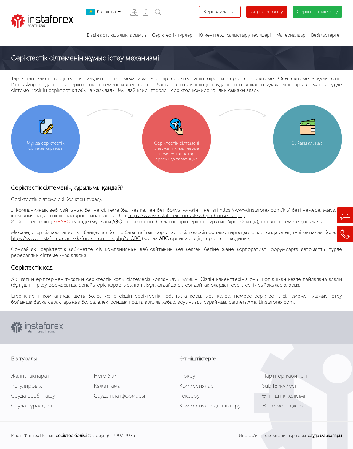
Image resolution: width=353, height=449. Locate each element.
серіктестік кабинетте (67, 249)
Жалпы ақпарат (30, 375)
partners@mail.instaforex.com (261, 302)
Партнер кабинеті (284, 375)
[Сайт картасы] (134, 12)
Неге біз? (105, 375)
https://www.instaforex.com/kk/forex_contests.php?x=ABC (76, 238)
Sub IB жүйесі (279, 385)
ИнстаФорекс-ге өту (45, 34)
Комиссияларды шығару (210, 405)
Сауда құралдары (32, 405)
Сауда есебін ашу (33, 395)
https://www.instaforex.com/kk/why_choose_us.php (186, 216)
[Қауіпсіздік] (145, 12)
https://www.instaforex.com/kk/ (255, 210)
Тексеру (189, 395)
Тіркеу (187, 375)
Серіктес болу (266, 12)
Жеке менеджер (282, 405)
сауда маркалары (325, 435)
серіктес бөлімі (71, 435)
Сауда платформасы (119, 395)
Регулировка (27, 385)
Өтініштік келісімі (283, 395)
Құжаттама (107, 385)
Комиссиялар (196, 385)
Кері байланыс (220, 12)
